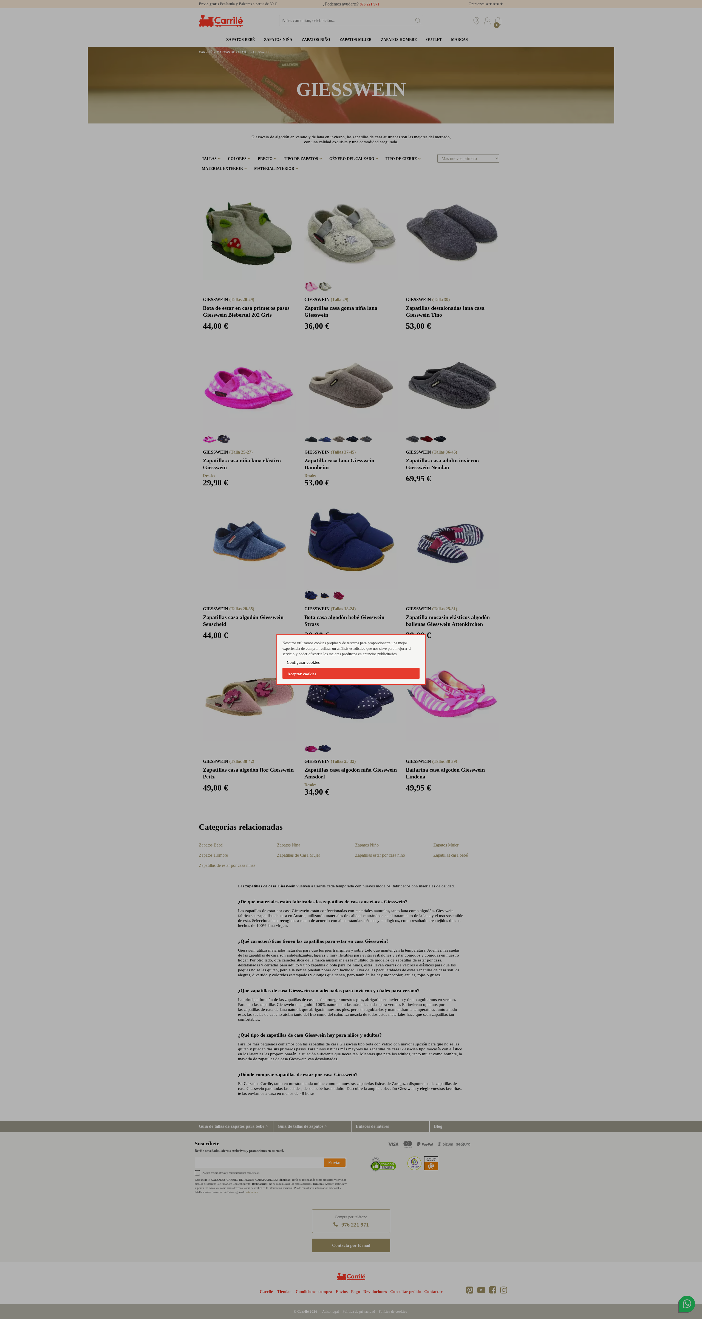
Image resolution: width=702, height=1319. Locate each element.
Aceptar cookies (301, 674)
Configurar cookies (303, 662)
